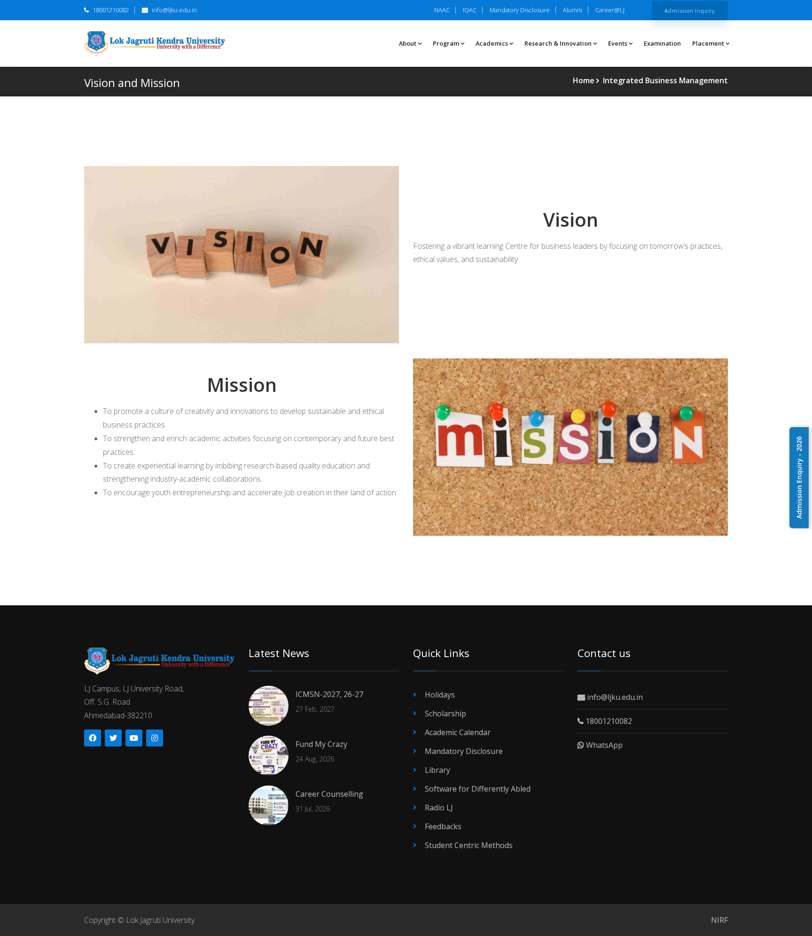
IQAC (469, 10)
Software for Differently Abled (478, 789)
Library (437, 770)
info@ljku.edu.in (173, 10)
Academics (492, 43)
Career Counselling (329, 794)
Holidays (440, 695)
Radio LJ (439, 807)
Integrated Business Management (664, 80)
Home (584, 80)
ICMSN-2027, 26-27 (329, 694)
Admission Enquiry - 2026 (799, 477)
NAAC (442, 10)
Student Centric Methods (469, 845)
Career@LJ (610, 10)
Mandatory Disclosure (520, 10)
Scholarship (445, 713)
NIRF (719, 920)
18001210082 (110, 10)
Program (446, 43)
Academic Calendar (458, 732)
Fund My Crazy (321, 744)
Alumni (572, 10)
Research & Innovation (558, 43)
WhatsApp (603, 745)
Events (617, 43)
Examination (662, 43)
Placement (708, 43)
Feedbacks (443, 826)
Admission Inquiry (689, 10)
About (407, 43)
